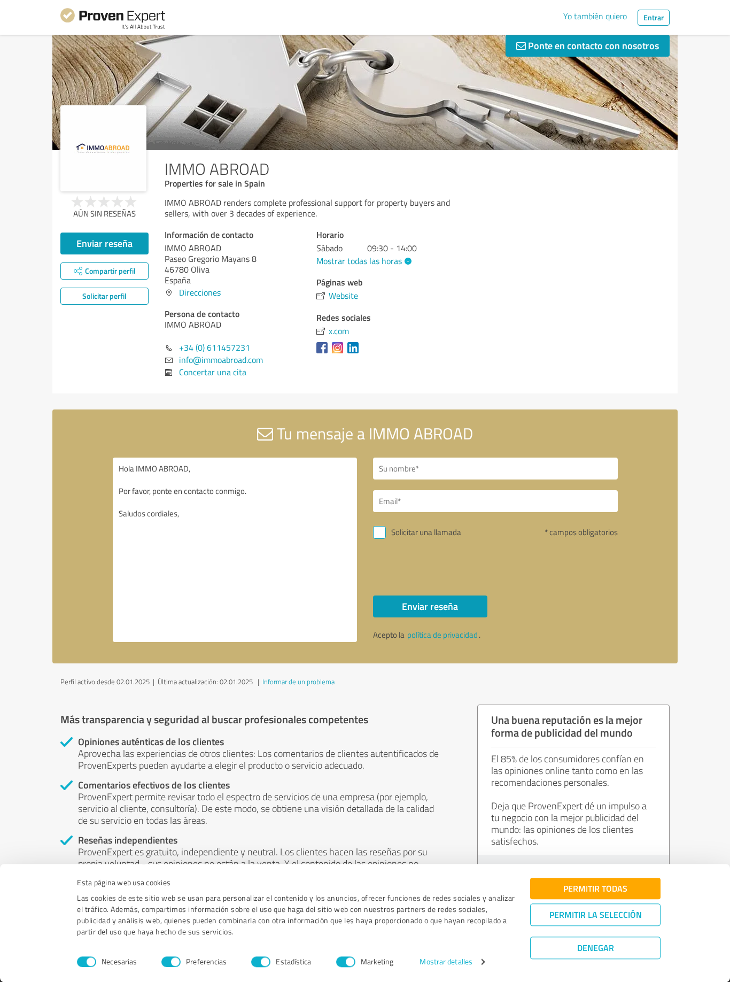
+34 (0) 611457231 (214, 347)
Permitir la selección (595, 914)
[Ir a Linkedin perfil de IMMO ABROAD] (355, 353)
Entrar (653, 17)
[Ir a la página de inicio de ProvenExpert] (112, 20)
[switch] (171, 961)
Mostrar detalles (446, 962)
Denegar (595, 947)
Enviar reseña (104, 243)
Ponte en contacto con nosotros (592, 45)
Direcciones (200, 292)
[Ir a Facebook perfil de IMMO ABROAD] (324, 353)
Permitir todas (595, 888)
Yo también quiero (595, 16)
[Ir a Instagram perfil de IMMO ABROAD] (339, 353)
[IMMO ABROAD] (103, 148)
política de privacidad (442, 634)
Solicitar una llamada (426, 532)
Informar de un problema (298, 681)
